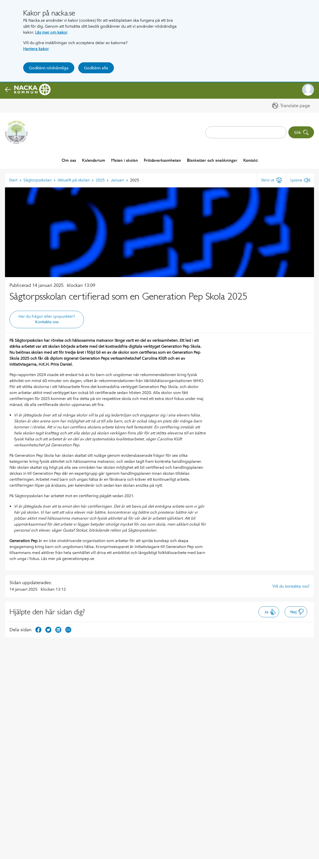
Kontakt (250, 160)
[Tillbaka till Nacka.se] (28, 90)
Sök (297, 132)
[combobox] (245, 132)
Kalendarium (93, 160)
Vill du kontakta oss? (291, 586)
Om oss (69, 160)
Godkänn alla (96, 68)
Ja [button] (266, 612)
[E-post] (68, 629)
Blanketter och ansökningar (212, 160)
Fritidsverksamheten (162, 160)
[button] (308, 90)
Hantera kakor (36, 48)
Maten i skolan (124, 160)
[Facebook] (38, 629)
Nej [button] (293, 612)
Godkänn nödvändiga (49, 68)
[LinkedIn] (58, 629)
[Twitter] (48, 629)
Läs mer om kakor (51, 32)
